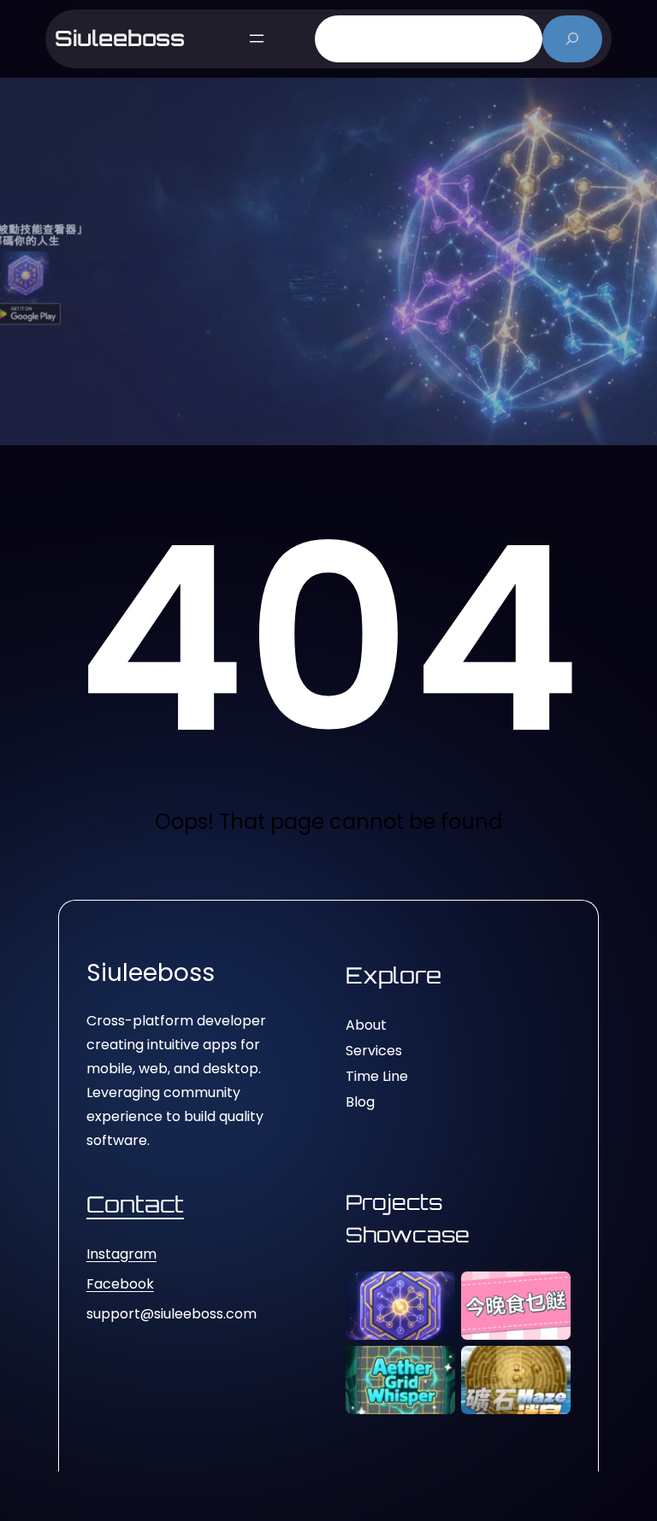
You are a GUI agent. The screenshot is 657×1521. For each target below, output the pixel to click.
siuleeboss (120, 38)
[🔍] (572, 38)
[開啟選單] (257, 38)
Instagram (121, 1254)
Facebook (120, 1284)
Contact (135, 1204)
